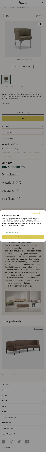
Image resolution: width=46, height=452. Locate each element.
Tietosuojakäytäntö (37, 213)
